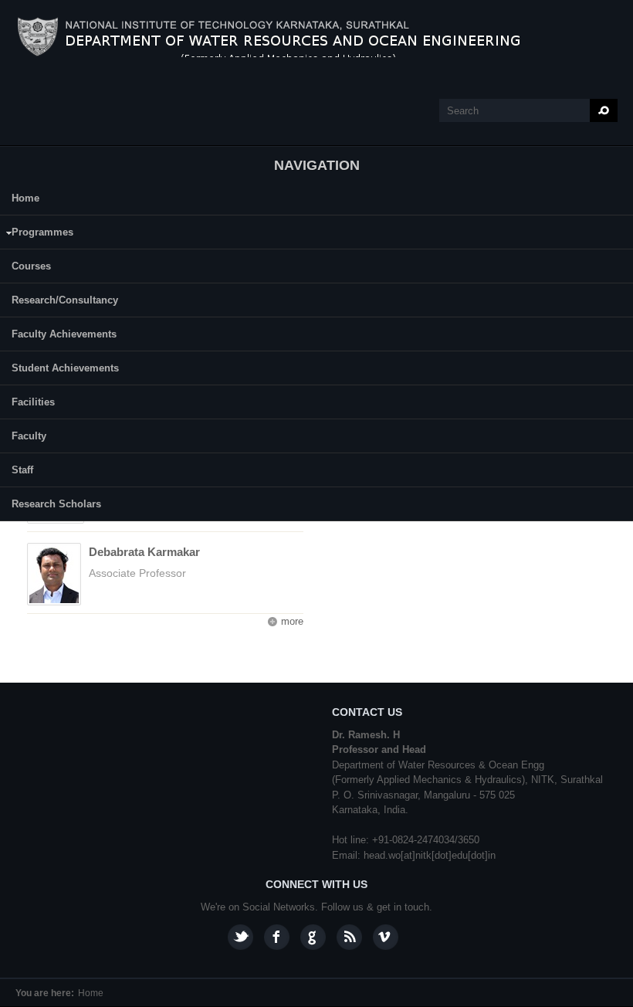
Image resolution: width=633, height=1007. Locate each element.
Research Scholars (56, 504)
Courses (31, 266)
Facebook (276, 937)
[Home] (285, 37)
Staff (22, 470)
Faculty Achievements (64, 334)
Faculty (29, 436)
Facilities (33, 402)
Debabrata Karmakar (144, 551)
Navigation (317, 165)
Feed (349, 937)
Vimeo (385, 937)
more (292, 621)
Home (25, 198)
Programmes (36, 234)
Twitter (240, 937)
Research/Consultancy (65, 300)
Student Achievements (65, 368)
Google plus (313, 937)
